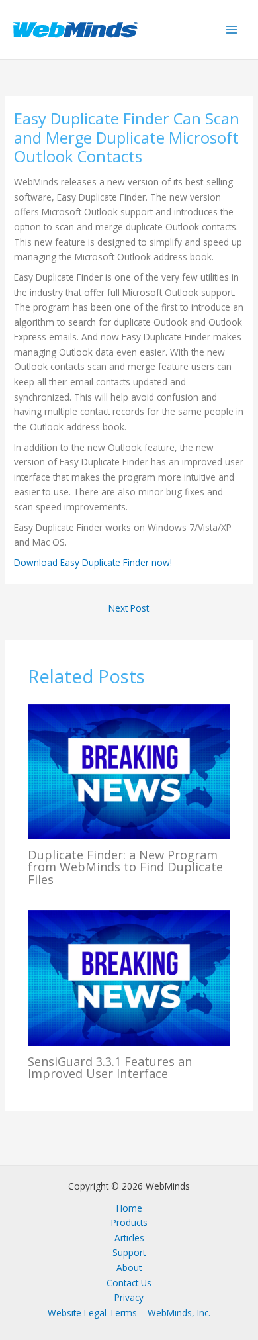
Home (129, 1208)
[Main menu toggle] (231, 29)
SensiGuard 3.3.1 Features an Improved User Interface (110, 1067)
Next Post (128, 608)
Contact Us (129, 1282)
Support (129, 1252)
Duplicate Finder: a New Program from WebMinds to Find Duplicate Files (125, 866)
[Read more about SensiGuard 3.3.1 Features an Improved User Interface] (129, 977)
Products (129, 1222)
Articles (129, 1237)
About (129, 1267)
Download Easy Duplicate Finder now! (93, 562)
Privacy (129, 1297)
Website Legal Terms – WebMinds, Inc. (129, 1312)
